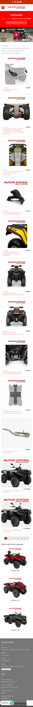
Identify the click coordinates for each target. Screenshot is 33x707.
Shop (8, 18)
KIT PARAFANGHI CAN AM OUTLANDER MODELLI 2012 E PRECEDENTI (12, 253)
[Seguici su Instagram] (15, 2)
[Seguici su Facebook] (12, 2)
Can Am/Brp (8, 51)
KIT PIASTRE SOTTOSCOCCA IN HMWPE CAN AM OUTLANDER (12, 412)
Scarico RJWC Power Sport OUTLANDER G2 (10, 452)
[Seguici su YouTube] (20, 2)
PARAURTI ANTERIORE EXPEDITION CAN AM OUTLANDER (13, 333)
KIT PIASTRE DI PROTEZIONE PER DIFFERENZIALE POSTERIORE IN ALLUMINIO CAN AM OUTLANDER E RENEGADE (13, 131)
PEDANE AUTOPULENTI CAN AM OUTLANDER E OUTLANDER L (12, 373)
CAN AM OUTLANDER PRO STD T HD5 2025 (12, 531)
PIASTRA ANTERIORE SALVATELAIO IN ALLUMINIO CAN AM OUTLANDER (13, 173)
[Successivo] (27, 538)
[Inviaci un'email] (18, 2)
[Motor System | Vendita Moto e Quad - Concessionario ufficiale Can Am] (16, 7)
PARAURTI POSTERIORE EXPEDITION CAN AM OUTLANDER (13, 294)
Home (3, 18)
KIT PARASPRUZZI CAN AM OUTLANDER (11, 90)
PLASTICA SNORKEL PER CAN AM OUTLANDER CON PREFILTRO (12, 213)
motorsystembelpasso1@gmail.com (12, 666)
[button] (3, 7)
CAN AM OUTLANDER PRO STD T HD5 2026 (12, 491)
